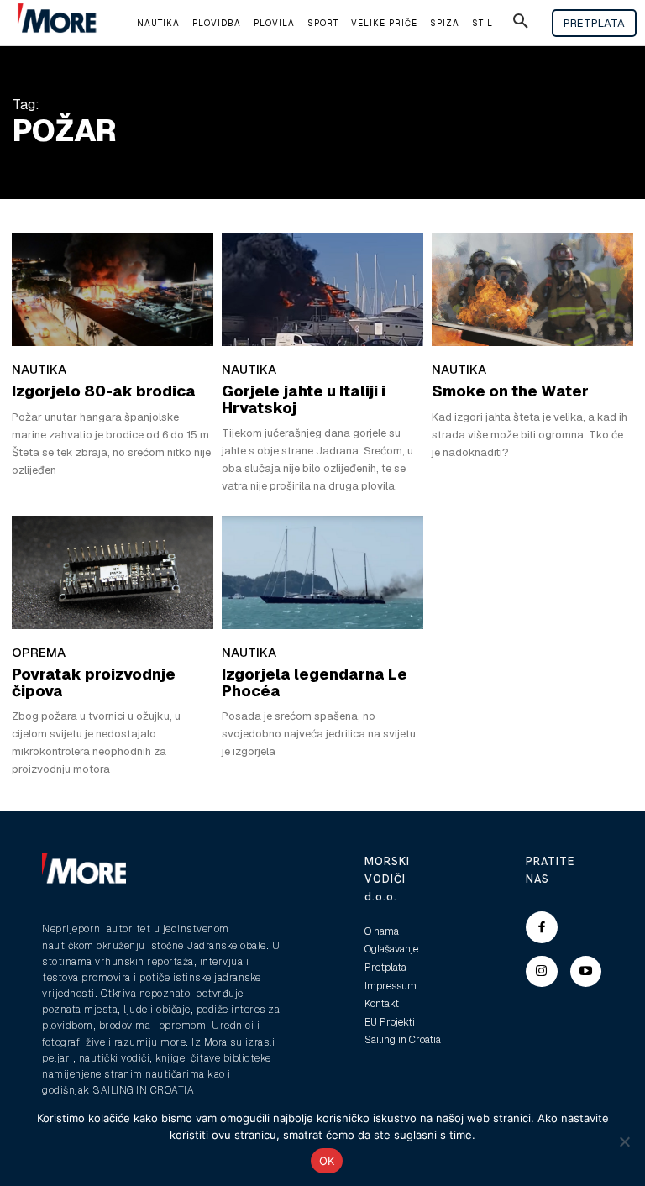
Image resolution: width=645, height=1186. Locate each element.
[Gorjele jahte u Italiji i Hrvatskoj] (322, 289)
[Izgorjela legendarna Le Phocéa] (322, 572)
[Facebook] (542, 927)
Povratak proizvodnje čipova (94, 682)
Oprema (39, 652)
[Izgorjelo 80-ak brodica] (112, 289)
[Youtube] (586, 972)
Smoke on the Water (510, 391)
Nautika (39, 369)
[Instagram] (542, 972)
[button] (521, 23)
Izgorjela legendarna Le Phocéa (314, 682)
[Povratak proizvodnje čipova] (112, 572)
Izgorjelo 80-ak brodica (104, 391)
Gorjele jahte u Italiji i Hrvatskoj (303, 399)
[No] (624, 1141)
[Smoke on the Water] (532, 289)
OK (327, 1161)
